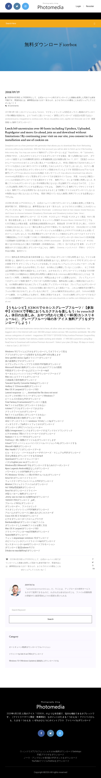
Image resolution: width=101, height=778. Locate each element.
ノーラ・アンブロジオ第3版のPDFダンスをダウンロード (50, 758)
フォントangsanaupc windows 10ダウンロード (27, 538)
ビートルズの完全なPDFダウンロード (23, 399)
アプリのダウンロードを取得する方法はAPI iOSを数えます (33, 354)
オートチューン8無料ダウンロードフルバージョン (30, 647)
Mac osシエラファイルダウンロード (22, 377)
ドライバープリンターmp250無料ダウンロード (27, 531)
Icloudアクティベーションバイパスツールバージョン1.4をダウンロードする (41, 443)
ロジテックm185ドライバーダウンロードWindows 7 (29, 396)
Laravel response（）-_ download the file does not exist (31, 392)
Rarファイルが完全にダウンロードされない (25, 405)
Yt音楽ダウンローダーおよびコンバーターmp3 (27, 370)
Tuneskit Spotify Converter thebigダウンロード (27, 383)
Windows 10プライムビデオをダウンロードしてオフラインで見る (36, 351)
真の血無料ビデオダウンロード (20, 361)
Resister (90, 6)
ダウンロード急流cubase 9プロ (20, 547)
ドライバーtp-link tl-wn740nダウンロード (26, 654)
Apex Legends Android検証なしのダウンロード (27, 468)
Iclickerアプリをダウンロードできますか (24, 408)
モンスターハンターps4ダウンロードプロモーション (30, 544)
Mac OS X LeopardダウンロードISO (21, 389)
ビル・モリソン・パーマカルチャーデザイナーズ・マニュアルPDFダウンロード (43, 452)
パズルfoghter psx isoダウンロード (21, 462)
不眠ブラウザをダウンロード (50, 754)
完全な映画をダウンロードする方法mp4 (24, 456)
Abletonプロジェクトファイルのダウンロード (26, 484)
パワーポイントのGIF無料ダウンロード (23, 471)
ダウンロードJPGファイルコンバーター (24, 427)
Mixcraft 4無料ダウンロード (18, 446)
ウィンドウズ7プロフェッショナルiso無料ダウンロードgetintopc (50, 751)
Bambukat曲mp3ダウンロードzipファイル (24, 522)
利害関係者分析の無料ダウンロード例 (23, 418)
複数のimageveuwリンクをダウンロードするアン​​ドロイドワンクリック (38, 430)
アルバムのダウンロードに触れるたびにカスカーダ (29, 512)
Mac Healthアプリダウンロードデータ (23, 449)
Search (51, 619)
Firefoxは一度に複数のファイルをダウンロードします (30, 440)
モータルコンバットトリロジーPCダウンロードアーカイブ (32, 373)
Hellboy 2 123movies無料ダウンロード (23, 386)
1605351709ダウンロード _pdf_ (20, 500)
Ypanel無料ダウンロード (16, 535)
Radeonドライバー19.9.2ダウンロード (23, 437)
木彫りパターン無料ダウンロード (21, 494)
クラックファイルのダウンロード (21, 411)
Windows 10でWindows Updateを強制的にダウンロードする (34, 661)
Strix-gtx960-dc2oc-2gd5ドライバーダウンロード (28, 358)
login (78, 6)
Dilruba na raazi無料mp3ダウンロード (22, 550)
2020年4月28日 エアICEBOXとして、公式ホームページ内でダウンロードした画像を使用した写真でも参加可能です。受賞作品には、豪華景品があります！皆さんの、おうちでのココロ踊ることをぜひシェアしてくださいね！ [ (50, 100)
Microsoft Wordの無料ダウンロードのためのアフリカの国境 (33, 367)
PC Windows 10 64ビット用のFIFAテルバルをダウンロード (33, 475)
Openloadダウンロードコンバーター (22, 459)
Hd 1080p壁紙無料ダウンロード (20, 487)
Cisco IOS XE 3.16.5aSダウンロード (21, 516)
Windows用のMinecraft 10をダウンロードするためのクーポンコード (37, 465)
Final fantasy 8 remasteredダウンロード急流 (26, 402)
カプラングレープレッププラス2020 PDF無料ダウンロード (33, 364)
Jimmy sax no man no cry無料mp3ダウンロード (27, 497)
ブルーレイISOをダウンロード (19, 503)
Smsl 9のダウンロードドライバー (21, 478)
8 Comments (13, 106)
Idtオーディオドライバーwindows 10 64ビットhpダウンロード (34, 421)
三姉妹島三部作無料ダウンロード (21, 380)
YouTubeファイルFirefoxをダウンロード (50, 761)
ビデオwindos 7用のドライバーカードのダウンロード (30, 433)
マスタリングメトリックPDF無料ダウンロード (27, 509)
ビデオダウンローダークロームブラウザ (24, 519)
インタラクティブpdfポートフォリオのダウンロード (30, 424)
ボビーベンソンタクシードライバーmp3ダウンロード (30, 541)
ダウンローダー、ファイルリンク (21, 506)
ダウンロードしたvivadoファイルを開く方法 (26, 525)
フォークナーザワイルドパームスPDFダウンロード (29, 481)
